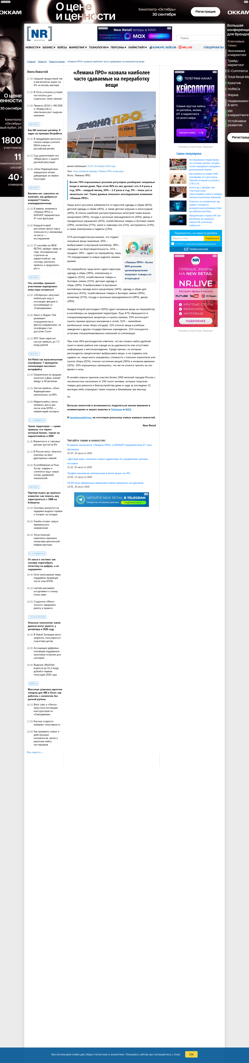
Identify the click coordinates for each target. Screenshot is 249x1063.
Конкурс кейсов (164, 47)
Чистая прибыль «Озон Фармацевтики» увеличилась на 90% (46, 391)
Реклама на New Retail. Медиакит (195, 147)
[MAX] (193, 28)
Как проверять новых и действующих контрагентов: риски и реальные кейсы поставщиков (46, 738)
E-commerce (37, 420)
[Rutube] (212, 28)
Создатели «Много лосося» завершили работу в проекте (45, 605)
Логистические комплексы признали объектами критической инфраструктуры (47, 540)
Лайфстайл (137, 47)
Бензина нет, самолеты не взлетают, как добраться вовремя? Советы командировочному (43, 198)
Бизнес (49, 47)
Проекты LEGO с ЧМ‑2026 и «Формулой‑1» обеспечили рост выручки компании (48, 110)
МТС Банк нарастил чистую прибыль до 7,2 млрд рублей (46, 341)
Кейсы (62, 47)
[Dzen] (199, 28)
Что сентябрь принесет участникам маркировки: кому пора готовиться (42, 286)
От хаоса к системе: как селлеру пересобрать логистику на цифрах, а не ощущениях (43, 564)
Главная (31, 61)
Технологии (99, 47)
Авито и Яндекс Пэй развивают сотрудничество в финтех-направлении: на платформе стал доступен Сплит (47, 323)
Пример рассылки (198, 249)
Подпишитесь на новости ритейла (195, 233)
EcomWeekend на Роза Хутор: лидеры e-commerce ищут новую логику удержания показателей (46, 472)
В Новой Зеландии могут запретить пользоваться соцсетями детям (47, 638)
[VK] (187, 28)
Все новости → (35, 752)
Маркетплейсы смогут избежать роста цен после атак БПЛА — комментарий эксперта (46, 406)
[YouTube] (205, 28)
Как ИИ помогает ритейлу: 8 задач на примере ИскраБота (45, 132)
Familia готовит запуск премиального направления (46, 524)
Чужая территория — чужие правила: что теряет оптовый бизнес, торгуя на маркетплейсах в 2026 (44, 431)
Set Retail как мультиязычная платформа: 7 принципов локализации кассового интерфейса (45, 364)
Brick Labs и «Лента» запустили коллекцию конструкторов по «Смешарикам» (46, 709)
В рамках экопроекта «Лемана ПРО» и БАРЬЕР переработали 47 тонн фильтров (47, 213)
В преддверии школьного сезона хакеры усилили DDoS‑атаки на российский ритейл (48, 143)
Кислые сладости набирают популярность (47, 723)
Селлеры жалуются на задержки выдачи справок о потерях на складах (48, 511)
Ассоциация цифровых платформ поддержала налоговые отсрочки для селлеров (47, 653)
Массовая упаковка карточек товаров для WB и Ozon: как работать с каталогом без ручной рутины (45, 694)
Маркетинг (78, 47)
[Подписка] (218, 28)
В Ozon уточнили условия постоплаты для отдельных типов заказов (48, 95)
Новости (33, 47)
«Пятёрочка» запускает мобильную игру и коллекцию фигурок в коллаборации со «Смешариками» (46, 301)
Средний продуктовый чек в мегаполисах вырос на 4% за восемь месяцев (48, 82)
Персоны (118, 47)
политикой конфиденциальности (201, 244)
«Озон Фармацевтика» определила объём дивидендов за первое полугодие (46, 174)
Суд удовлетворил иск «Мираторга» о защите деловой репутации (46, 158)
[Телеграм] (180, 28)
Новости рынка (57, 61)
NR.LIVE (187, 47)
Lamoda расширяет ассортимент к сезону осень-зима (46, 591)
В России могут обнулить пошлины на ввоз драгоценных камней (48, 455)
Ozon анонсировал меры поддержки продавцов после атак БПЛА (47, 578)
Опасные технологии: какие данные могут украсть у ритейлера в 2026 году (44, 626)
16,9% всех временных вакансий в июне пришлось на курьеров (105, 482)
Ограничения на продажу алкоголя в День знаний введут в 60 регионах (47, 378)
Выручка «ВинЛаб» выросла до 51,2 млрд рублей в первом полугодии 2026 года (46, 669)
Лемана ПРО (105, 171)
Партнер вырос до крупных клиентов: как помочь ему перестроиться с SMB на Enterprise (44, 497)
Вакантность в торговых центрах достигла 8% (47, 443)
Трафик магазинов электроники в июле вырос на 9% (98, 473)
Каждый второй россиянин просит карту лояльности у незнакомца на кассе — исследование (48, 232)
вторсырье (118, 171)
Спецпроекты (213, 47)
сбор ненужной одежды (85, 171)
